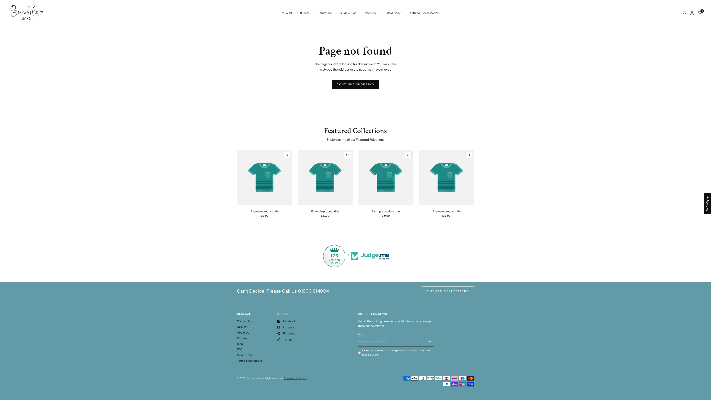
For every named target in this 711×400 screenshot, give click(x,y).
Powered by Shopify (295, 378)
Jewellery (370, 13)
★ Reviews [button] (707, 203)
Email (361, 334)
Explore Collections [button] (447, 291)
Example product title (264, 211)
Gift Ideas (303, 13)
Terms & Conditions (249, 360)
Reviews (242, 338)
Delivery (242, 327)
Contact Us (244, 321)
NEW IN (287, 13)
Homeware (325, 13)
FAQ (240, 349)
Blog (240, 344)
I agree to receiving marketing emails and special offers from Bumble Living (397, 352)
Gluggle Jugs (348, 13)
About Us (243, 332)
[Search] (684, 13)
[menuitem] (287, 13)
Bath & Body (392, 13)
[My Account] (692, 13)
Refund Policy (246, 355)
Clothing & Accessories (423, 13)
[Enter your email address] (430, 341)
